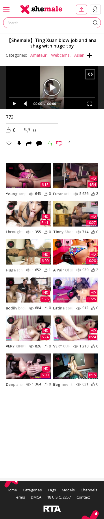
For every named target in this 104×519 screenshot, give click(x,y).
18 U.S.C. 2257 (59, 497)
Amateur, (39, 55)
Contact (83, 497)
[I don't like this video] (59, 143)
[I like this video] (49, 143)
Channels (89, 490)
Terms (19, 497)
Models (68, 490)
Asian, (80, 55)
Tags (52, 490)
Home (12, 490)
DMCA (36, 497)
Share (29, 143)
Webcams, (61, 55)
